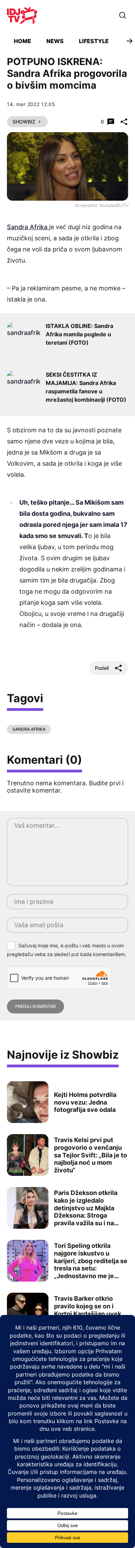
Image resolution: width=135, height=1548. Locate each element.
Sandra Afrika (28, 227)
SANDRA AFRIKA (28, 729)
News (55, 41)
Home (22, 41)
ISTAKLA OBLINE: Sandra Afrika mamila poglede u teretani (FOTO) (79, 334)
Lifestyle (94, 41)
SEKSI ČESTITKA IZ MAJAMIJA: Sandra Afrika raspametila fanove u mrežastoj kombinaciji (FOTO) (86, 387)
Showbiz (23, 122)
